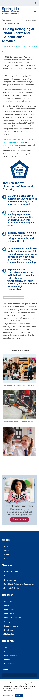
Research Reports (11, 626)
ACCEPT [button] (18, 695)
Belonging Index (10, 580)
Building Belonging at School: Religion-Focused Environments (20, 458)
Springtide (7, 46)
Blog (6, 651)
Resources (8, 640)
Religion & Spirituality (12, 618)
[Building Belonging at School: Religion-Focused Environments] (19, 441)
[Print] (3, 51)
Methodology (9, 634)
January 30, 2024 (22, 46)
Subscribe (8, 647)
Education (8, 605)
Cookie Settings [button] (8, 695)
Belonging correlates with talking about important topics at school (20, 385)
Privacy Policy (7, 690)
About (6, 539)
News (6, 558)
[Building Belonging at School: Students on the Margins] (19, 404)
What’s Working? (10, 655)
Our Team (8, 550)
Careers (7, 554)
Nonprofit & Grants (11, 588)
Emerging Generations (13, 609)
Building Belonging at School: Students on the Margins (20, 422)
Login (29, 3)
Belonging (33, 46)
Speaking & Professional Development (19, 584)
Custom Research (11, 572)
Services (7, 565)
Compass (8, 576)
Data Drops (8, 630)
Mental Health (9, 613)
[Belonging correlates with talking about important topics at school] (19, 368)
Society (7, 622)
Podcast (7, 659)
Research (7, 594)
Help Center (9, 664)
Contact (7, 546)
